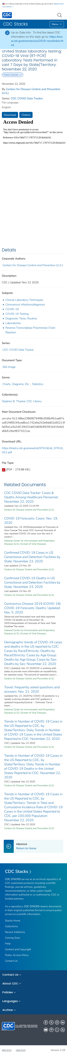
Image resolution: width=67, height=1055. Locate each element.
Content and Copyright (18, 949)
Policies (7, 992)
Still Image (8, 367)
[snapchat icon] (57, 1029)
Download (10, 115)
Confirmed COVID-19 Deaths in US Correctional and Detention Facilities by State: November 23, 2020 (32, 582)
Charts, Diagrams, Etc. (15, 384)
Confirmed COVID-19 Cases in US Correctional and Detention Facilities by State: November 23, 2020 (32, 556)
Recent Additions (15, 932)
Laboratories (13, 323)
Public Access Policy (17, 955)
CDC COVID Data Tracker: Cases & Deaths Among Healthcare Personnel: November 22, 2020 (31, 497)
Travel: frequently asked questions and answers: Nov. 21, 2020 (32, 689)
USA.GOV (21, 1050)
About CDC (10, 983)
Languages (10, 1001)
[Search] (60, 15)
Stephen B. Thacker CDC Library (22, 401)
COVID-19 (12, 309)
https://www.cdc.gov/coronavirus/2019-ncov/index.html (37, 41)
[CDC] (7, 15)
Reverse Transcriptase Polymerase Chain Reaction (30, 330)
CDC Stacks (16, 871)
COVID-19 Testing (17, 314)
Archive (7, 1010)
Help (8, 943)
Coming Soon (12, 938)
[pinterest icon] (51, 1029)
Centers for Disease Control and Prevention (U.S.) (32, 265)
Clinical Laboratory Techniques (24, 300)
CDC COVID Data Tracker (27, 98)
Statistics (37, 384)
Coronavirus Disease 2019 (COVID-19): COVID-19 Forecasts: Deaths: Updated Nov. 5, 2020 (32, 607)
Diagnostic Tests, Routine (21, 318)
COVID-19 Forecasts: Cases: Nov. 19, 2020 (31, 520)
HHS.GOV (7, 1050)
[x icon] (51, 1022)
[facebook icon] (45, 1022)
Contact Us (11, 961)
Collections (11, 926)
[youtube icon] (45, 1029)
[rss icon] (62, 1029)
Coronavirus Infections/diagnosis (25, 304)
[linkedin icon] (62, 1022)
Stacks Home (12, 920)
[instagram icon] (57, 1022)
